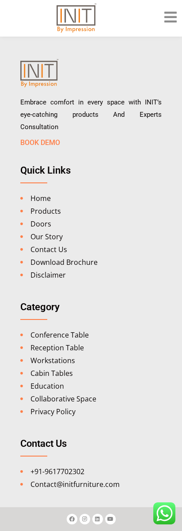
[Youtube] (110, 519)
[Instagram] (85, 519)
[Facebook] (72, 519)
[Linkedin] (97, 519)
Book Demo (40, 142)
